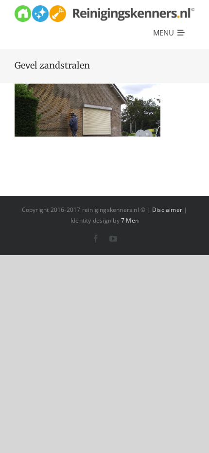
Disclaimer (167, 210)
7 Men (130, 220)
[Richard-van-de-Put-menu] (104, 8)
